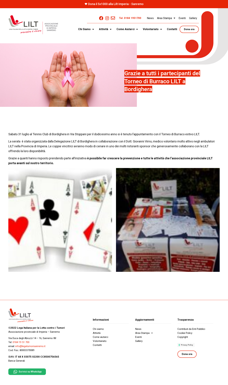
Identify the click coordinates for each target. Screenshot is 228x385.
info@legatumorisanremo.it (30, 346)
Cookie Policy (184, 333)
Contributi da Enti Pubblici (191, 329)
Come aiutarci (100, 337)
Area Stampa (164, 18)
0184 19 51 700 (21, 342)
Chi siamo (98, 329)
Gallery (193, 18)
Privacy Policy (187, 345)
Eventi (182, 18)
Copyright (182, 337)
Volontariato (99, 341)
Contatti (172, 29)
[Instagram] (107, 18)
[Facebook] (101, 18)
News (150, 18)
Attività (96, 333)
